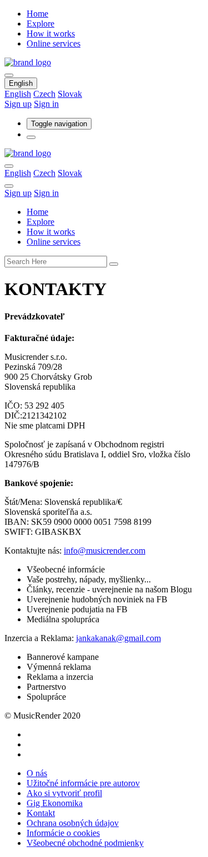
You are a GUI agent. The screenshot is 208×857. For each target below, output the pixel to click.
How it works (51, 33)
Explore (40, 23)
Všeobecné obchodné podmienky (85, 843)
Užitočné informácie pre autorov (83, 783)
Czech (44, 94)
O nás (37, 773)
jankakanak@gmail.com (118, 638)
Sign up (18, 104)
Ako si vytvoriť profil (64, 793)
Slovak (70, 94)
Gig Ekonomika (55, 803)
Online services (53, 43)
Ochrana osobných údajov (73, 823)
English (21, 83)
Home (37, 13)
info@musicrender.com (104, 550)
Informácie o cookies (63, 833)
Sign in (46, 104)
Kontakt (41, 813)
